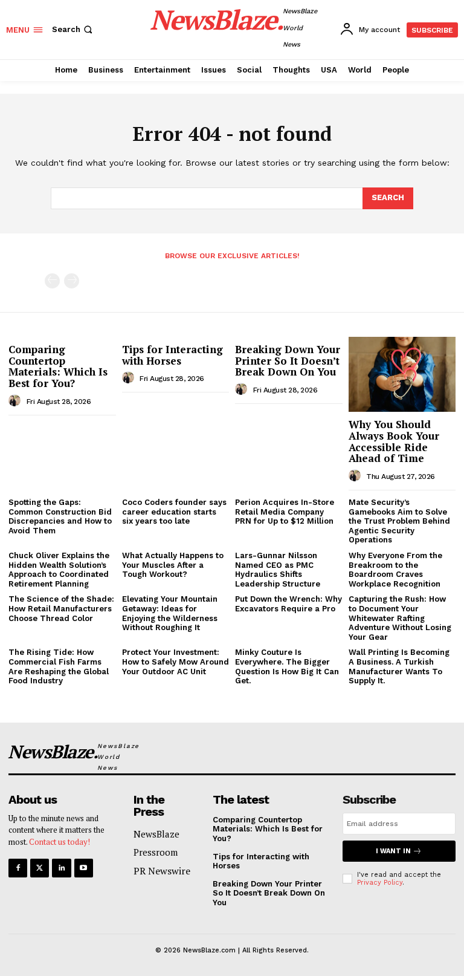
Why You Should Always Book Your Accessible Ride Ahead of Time (394, 441)
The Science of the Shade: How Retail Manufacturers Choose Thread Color (61, 608)
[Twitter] (39, 868)
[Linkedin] (61, 868)
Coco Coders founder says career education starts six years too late (174, 511)
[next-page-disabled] (71, 280)
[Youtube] (83, 868)
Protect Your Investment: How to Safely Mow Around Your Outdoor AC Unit (175, 661)
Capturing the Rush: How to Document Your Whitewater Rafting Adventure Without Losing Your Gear (400, 617)
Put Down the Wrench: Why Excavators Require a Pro (288, 603)
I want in (393, 851)
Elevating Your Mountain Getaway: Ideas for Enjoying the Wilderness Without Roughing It (170, 613)
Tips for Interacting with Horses (172, 355)
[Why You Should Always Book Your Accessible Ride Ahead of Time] (402, 374)
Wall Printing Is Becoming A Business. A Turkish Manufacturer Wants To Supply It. (399, 666)
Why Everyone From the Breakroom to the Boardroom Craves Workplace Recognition (395, 569)
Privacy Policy (379, 883)
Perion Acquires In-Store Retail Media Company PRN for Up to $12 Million (284, 511)
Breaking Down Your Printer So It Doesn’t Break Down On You (287, 360)
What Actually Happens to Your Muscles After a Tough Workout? (173, 565)
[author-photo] (16, 401)
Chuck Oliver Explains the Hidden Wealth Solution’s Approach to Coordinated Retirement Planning (58, 569)
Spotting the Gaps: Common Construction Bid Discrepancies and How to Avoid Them (60, 516)
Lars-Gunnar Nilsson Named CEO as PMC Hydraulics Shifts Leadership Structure (277, 569)
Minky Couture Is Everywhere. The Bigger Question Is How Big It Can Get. (287, 666)
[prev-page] (52, 280)
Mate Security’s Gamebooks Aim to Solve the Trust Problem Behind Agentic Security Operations (399, 521)
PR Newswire (162, 870)
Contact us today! (59, 841)
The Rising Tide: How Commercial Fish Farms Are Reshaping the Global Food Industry (58, 666)
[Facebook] (17, 868)
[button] (73, 29)
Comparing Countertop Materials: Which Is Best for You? (58, 366)
